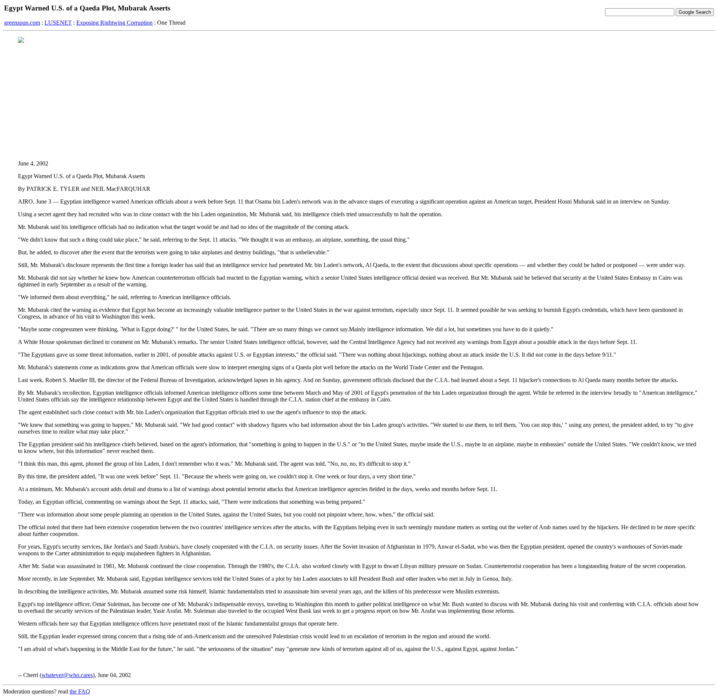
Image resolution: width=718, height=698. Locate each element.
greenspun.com (22, 22)
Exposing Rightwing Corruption (114, 22)
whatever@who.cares (67, 675)
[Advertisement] (359, 101)
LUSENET (58, 22)
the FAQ (80, 691)
